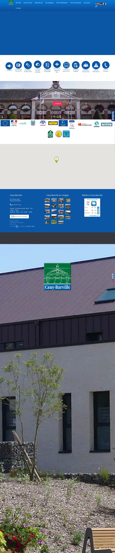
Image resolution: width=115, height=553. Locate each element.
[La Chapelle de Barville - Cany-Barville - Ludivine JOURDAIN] (47, 222)
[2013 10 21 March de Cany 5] (61, 222)
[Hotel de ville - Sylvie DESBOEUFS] (54, 210)
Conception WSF (22, 226)
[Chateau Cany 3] (47, 206)
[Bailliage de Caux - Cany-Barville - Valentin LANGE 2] (54, 200)
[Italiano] (103, 4)
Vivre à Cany (28, 3)
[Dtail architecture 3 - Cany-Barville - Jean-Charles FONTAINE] (67, 200)
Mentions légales (14, 221)
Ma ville (18, 3)
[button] (56, 160)
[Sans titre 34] (67, 217)
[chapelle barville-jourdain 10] (67, 212)
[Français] (106, 4)
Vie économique (75, 3)
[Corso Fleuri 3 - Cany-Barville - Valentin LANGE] (61, 200)
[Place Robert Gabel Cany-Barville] (54, 205)
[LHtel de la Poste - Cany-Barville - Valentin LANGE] (67, 206)
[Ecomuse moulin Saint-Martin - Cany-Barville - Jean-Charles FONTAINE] (61, 211)
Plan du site (13, 224)
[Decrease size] (113, 280)
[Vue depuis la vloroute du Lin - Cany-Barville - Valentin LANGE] (61, 206)
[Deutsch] (101, 4)
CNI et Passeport (62, 3)
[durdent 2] (54, 216)
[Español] (99, 4)
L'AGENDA (57, 104)
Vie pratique (49, 3)
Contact (18, 8)
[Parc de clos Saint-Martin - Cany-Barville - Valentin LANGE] (54, 222)
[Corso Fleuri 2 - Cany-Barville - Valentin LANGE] (47, 200)
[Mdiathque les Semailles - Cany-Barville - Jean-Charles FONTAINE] (61, 217)
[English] (96, 4)
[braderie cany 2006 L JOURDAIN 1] (47, 211)
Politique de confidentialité (17, 222)
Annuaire (87, 3)
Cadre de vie (38, 3)
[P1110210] (47, 217)
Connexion (12, 226)
